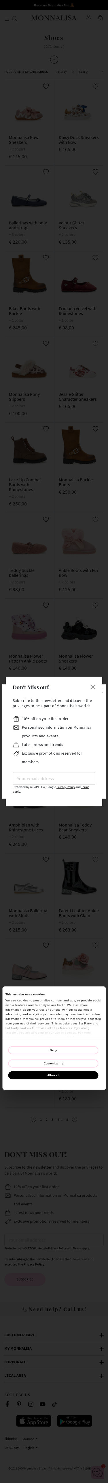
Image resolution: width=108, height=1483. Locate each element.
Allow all (53, 1075)
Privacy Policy (65, 787)
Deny (53, 1049)
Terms (85, 787)
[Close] (93, 687)
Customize (51, 1063)
